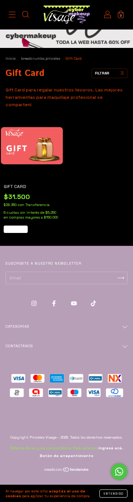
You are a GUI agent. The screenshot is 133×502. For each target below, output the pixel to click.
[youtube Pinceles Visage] (74, 303)
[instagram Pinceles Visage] (34, 303)
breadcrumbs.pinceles (40, 58)
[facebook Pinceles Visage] (54, 303)
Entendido (113, 493)
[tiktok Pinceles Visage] (93, 303)
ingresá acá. (110, 448)
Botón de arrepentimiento (66, 455)
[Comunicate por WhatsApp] (119, 471)
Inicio (11, 58)
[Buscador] (25, 16)
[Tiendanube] (67, 471)
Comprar (15, 229)
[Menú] (12, 16)
